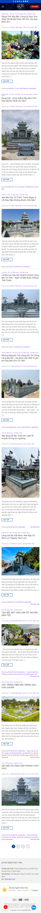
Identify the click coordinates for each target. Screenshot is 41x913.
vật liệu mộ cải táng (22, 837)
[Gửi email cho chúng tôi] (19, 1)
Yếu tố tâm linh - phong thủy (25, 14)
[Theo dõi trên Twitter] (17, 1)
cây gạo (6, 753)
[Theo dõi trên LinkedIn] (25, 1)
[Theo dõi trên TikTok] (15, 1)
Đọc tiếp (7, 81)
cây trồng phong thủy (15, 753)
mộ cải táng (12, 837)
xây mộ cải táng (33, 837)
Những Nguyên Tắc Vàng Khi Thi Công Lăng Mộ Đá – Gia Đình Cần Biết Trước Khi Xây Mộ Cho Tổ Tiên (20, 358)
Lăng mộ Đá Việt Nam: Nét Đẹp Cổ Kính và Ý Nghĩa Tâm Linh (18, 536)
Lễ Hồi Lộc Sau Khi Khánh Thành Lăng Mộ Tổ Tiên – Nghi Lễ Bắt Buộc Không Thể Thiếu (20, 278)
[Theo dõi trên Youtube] (27, 1)
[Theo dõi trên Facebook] (13, 1)
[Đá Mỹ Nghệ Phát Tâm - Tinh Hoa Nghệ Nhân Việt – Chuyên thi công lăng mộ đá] (20, 6)
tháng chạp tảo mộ (31, 674)
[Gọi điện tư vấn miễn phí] (21, 1)
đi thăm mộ (5, 674)
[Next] (27, 846)
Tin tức (11, 14)
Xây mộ (17, 94)
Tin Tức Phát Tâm (28, 444)
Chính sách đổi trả (27, 905)
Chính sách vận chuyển (15, 907)
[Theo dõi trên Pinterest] (23, 1)
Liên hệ (27, 907)
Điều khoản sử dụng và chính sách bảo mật (20, 904)
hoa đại (10, 755)
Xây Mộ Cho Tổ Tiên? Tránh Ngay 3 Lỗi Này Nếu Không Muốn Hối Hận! (19, 198)
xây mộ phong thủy (7, 839)
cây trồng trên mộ (27, 753)
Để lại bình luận (34, 527)
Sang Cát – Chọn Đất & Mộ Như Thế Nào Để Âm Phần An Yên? (19, 99)
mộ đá (18, 674)
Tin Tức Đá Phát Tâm (30, 27)
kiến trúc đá (12, 674)
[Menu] (3, 6)
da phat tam (34, 672)
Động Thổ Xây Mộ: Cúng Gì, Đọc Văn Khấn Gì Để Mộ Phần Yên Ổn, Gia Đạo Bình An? (20, 19)
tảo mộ (23, 674)
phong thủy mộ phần (19, 755)
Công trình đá (7, 352)
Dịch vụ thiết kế (13, 905)
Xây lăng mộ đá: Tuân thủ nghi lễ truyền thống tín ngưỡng (17, 437)
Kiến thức (5, 14)
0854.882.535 (10, 879)
